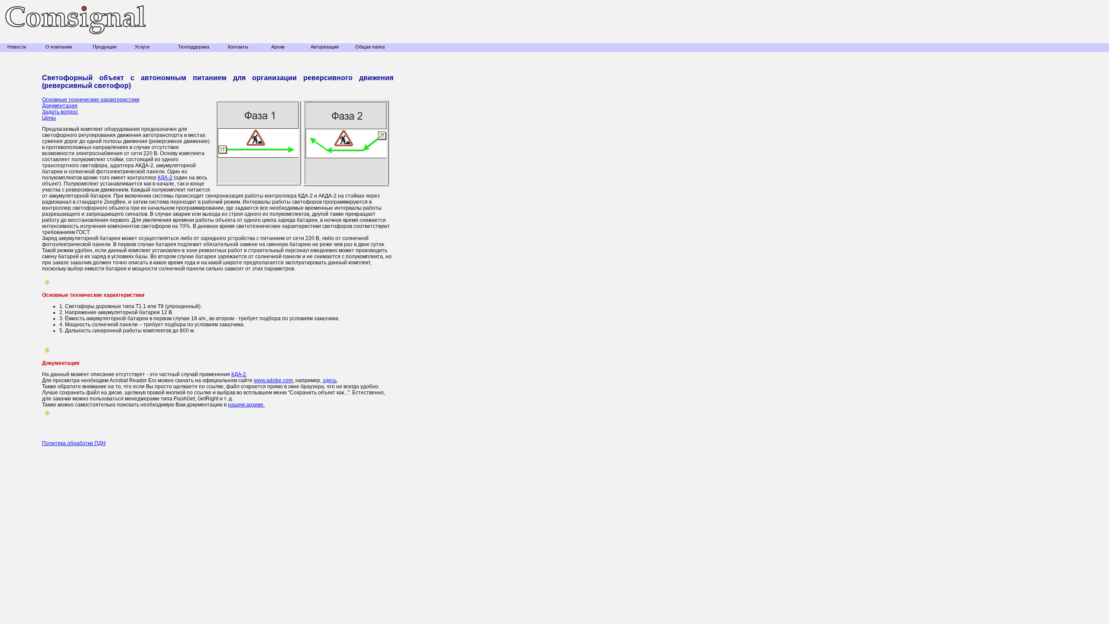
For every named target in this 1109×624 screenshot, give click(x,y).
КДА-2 (165, 178)
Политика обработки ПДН (74, 443)
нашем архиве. (246, 405)
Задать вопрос (60, 112)
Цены (49, 118)
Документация (60, 106)
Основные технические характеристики (90, 100)
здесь (330, 380)
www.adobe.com (273, 380)
